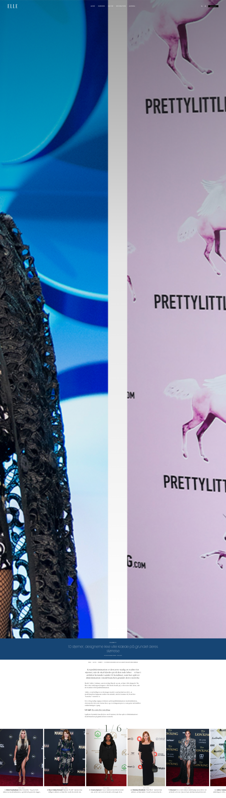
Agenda (132, 6)
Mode (93, 6)
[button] (127, 728)
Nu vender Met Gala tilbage (101, 710)
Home (89, 662)
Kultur (110, 6)
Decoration (121, 6)
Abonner (213, 6)
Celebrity (113, 642)
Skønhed (101, 6)
